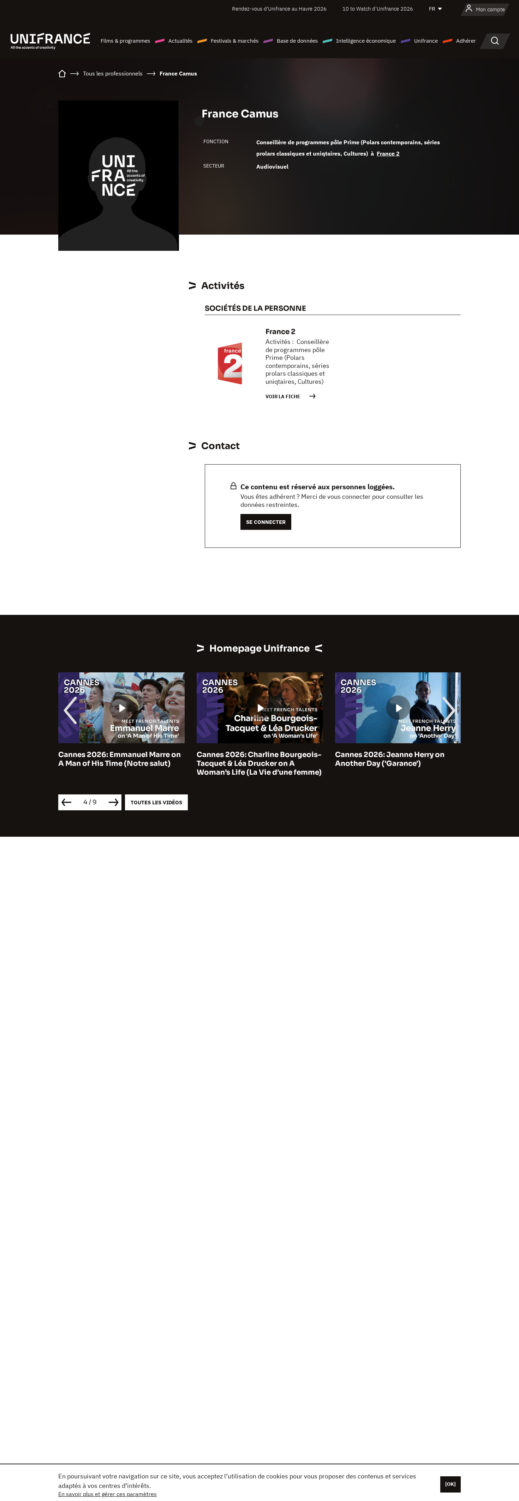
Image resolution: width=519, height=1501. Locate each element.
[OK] (450, 1484)
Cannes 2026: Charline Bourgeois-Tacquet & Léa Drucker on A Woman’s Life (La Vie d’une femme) (259, 763)
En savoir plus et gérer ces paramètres (107, 1493)
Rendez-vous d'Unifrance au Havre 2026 (279, 8)
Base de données (297, 40)
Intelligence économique (366, 40)
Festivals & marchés (234, 40)
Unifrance (426, 40)
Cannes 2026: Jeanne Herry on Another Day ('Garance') (390, 759)
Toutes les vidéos (156, 802)
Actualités (180, 40)
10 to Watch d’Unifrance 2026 (377, 8)
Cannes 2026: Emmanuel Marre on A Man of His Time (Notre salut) (119, 759)
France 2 (388, 153)
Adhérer (466, 40)
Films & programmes (125, 40)
